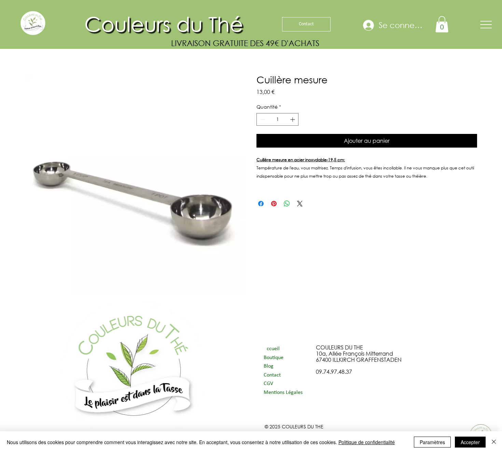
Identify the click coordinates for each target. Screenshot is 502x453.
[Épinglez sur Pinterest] (274, 204)
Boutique (273, 357)
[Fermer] (494, 442)
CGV (268, 383)
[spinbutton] (277, 119)
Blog (269, 366)
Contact (272, 375)
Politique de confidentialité (366, 442)
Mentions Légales (283, 392)
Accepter (470, 442)
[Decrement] (261, 119)
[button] (442, 24)
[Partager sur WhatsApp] (287, 204)
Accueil (272, 349)
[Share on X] (300, 204)
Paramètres (432, 442)
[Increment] (293, 119)
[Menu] (486, 24)
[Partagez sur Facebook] (261, 204)
